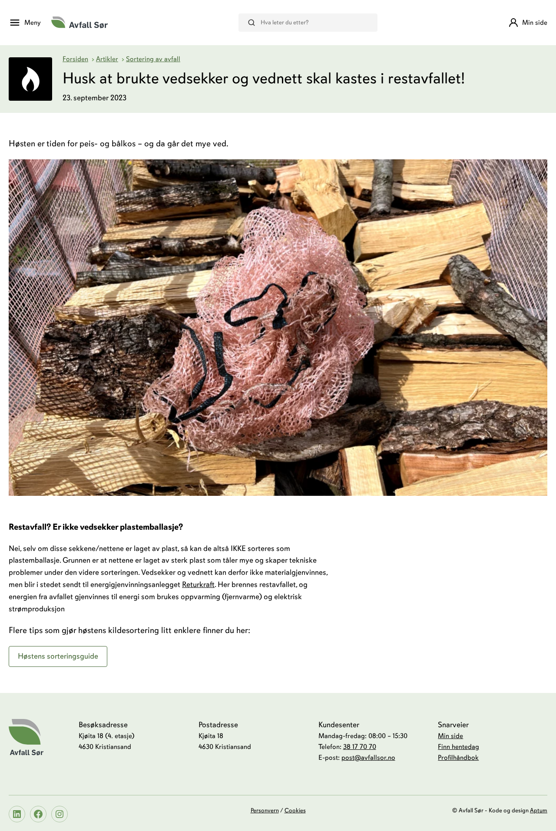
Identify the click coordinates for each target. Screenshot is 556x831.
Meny (32, 22)
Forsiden (75, 59)
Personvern (265, 810)
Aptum (538, 810)
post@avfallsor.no (368, 757)
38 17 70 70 (359, 746)
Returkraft (198, 584)
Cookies (295, 810)
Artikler (107, 59)
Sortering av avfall (153, 59)
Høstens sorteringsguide (58, 656)
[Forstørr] (536, 170)
